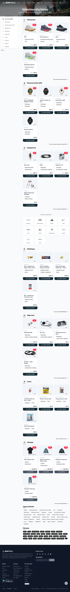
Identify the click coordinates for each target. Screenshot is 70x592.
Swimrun (4, 574)
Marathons (16, 566)
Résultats (29, 2)
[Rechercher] (66, 583)
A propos (27, 568)
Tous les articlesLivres (61, 438)
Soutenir (27, 583)
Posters (27, 577)
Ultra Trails (16, 572)
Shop (38, 2)
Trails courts (16, 570)
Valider (51, 560)
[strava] (45, 554)
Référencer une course (28, 570)
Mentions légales (35, 588)
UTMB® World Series (5, 576)
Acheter (31, 472)
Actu (42, 2)
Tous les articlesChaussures (60, 79)
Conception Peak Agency (51, 588)
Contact (27, 566)
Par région (16, 577)
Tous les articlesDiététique (60, 311)
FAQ (42, 588)
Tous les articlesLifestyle (61, 503)
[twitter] (40, 554)
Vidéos (34, 2)
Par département (17, 575)
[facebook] (37, 554)
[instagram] (42, 554)
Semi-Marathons (17, 568)
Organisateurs (47, 2)
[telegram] (48, 554)
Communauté (55, 2)
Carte (24, 2)
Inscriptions (28, 575)
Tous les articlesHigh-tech (60, 378)
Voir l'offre (31, 47)
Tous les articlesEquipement (60, 209)
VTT (3, 572)
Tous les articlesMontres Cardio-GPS (58, 144)
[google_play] (50, 554)
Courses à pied (6, 566)
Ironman (15, 574)
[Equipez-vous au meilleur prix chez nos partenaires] (11, 50)
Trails (3, 568)
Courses (18, 2)
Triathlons (4, 570)
